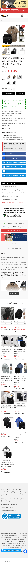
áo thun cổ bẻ (12, 135)
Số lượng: (4, 88)
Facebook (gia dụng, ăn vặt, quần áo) (16, 153)
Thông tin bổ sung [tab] (14, 248)
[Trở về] (2, 20)
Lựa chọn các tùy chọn (9, 329)
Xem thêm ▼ (14, 293)
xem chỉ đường (6, 501)
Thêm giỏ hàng (8, 93)
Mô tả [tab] (14, 244)
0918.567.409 (14, 9)
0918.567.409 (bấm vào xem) (11, 550)
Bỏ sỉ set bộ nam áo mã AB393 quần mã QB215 (19, 351)
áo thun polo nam (7, 137)
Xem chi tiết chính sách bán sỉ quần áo (12, 202)
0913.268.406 (6, 9)
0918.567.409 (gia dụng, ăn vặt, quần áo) (16, 162)
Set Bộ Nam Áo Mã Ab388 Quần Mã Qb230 (6, 351)
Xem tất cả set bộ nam (14, 230)
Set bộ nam (12, 132)
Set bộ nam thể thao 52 (7, 431)
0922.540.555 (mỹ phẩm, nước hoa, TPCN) (16, 175)
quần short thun (17, 137)
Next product (26, 20)
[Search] (18, 15)
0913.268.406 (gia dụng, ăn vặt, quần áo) (16, 166)
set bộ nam (20, 139)
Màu (3, 79)
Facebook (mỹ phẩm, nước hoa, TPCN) (16, 158)
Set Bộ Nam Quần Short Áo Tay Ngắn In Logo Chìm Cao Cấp (6, 378)
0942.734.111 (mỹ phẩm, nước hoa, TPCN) (16, 171)
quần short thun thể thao (9, 139)
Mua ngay (20, 93)
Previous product (22, 20)
